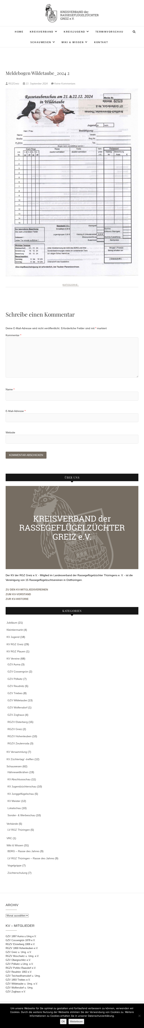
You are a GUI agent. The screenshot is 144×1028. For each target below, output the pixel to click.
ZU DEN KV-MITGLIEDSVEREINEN (27, 589)
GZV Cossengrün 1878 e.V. (20, 940)
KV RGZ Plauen (16, 651)
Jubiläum (12, 622)
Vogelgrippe (15, 865)
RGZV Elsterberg (18, 721)
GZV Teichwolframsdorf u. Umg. (23, 975)
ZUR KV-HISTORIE (17, 598)
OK (63, 1021)
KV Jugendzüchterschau (22, 786)
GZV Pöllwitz (15, 678)
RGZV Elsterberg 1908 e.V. (20, 944)
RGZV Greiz (15, 729)
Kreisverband (42, 31)
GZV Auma (14, 664)
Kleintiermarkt (15, 629)
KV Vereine (13, 658)
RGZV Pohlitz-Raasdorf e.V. (21, 967)
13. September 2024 (36, 83)
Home (19, 31)
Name (10, 389)
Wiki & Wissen (73, 42)
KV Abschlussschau (19, 779)
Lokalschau (14, 808)
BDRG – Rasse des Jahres (23, 851)
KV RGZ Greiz (15, 644)
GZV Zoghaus (16, 714)
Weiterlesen (76, 1021)
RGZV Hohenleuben (20, 736)
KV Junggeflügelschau (21, 793)
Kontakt (101, 42)
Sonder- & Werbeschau (21, 815)
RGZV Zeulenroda (18, 743)
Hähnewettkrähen (18, 772)
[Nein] (139, 1016)
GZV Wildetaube (17, 700)
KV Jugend (13, 636)
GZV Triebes (15, 693)
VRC (9, 838)
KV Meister (14, 800)
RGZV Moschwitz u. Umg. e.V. (22, 956)
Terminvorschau (109, 31)
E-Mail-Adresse (16, 411)
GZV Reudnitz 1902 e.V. (19, 971)
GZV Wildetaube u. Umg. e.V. (22, 983)
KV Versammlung (17, 751)
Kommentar (13, 335)
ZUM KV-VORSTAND (18, 594)
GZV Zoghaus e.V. (16, 991)
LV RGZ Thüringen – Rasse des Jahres (31, 858)
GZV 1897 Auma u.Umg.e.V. (21, 936)
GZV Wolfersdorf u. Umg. (19, 987)
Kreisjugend (74, 31)
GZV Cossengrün (18, 671)
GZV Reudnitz (16, 686)
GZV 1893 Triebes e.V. (18, 979)
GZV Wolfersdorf (17, 707)
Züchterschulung (17, 872)
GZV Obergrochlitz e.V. (18, 960)
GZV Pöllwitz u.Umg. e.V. (20, 964)
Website (10, 432)
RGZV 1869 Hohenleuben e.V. (22, 948)
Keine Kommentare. (65, 83)
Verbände (12, 823)
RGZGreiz (14, 83)
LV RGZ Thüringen (19, 829)
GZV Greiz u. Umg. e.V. (19, 952)
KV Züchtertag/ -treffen (20, 759)
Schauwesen (40, 42)
